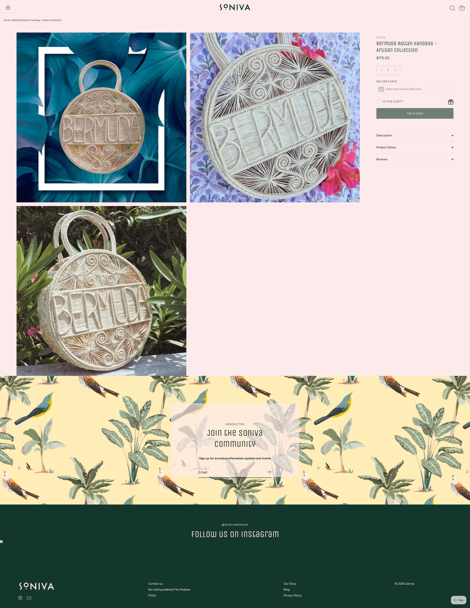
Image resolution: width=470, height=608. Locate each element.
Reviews (381, 159)
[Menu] (8, 8)
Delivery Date (387, 81)
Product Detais (386, 147)
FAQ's (152, 595)
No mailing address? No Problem (169, 589)
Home (7, 20)
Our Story (290, 583)
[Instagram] (20, 597)
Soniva (380, 37)
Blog (287, 589)
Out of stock (415, 113)
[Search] (452, 8)
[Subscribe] (269, 472)
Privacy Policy (293, 595)
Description (384, 135)
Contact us (155, 583)
